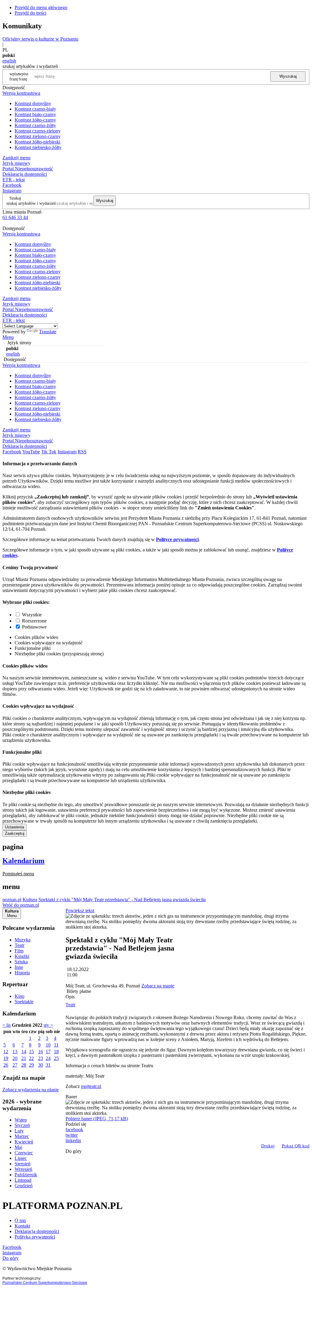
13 (14, 1051)
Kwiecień (24, 1141)
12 (5, 1051)
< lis (6, 1025)
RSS (82, 451)
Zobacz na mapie (157, 985)
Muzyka (22, 939)
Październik (26, 1174)
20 (14, 1058)
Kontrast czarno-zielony (38, 130)
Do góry (74, 1151)
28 (23, 1065)
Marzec (22, 1136)
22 (31, 1058)
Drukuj (268, 1145)
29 (31, 1065)
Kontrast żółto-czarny (35, 119)
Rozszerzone (34, 620)
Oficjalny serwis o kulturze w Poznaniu (40, 38)
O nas (20, 1220)
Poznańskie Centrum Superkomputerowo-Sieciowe (44, 1283)
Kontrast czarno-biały (35, 109)
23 (40, 1058)
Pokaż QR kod (296, 1145)
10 (48, 1044)
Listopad (23, 1180)
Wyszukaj (288, 76)
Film (19, 950)
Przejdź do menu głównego (41, 7)
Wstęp (21, 1119)
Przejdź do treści (30, 13)
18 (56, 1051)
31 (48, 1065)
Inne (19, 967)
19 (5, 1058)
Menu (8, 337)
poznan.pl (11, 899)
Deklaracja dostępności (37, 1231)
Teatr (19, 945)
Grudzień (24, 1185)
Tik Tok (48, 451)
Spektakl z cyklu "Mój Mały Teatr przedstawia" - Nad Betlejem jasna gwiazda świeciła (122, 899)
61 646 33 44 (15, 217)
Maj (18, 1147)
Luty (19, 1130)
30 (40, 1065)
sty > (48, 1025)
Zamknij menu (16, 157)
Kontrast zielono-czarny (38, 136)
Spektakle (24, 1001)
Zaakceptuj (14, 833)
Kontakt (22, 1225)
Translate (47, 331)
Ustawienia (14, 827)
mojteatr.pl (91, 1086)
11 (56, 1044)
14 (23, 1051)
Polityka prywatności (35, 1236)
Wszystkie (32, 614)
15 (31, 1051)
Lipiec (21, 1158)
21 (23, 1058)
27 (14, 1065)
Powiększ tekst (80, 910)
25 (56, 1058)
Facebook (11, 185)
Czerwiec (24, 1152)
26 (5, 1065)
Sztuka (21, 961)
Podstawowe (34, 626)
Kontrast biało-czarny (35, 114)
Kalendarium (23, 861)
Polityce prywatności (177, 539)
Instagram (11, 190)
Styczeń (22, 1125)
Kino (19, 996)
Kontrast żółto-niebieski (37, 141)
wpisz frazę (23, 76)
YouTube (31, 451)
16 (40, 1051)
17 (48, 1051)
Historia (22, 972)
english (9, 60)
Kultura (30, 899)
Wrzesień (23, 1169)
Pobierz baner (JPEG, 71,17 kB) (97, 1118)
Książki (22, 956)
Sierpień (22, 1163)
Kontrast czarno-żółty (35, 125)
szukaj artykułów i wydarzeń (31, 203)
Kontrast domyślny (33, 103)
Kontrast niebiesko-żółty (38, 147)
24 (48, 1058)
